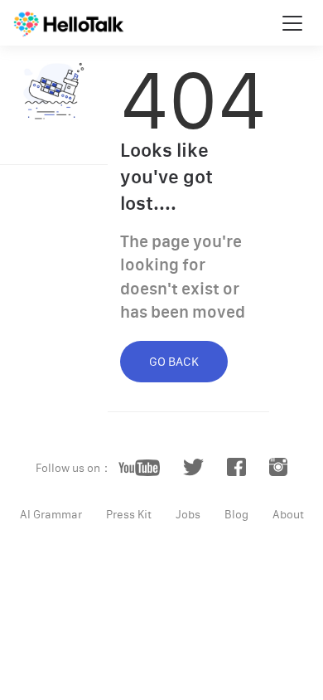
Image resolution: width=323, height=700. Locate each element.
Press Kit (129, 514)
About (288, 514)
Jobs (188, 514)
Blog (236, 514)
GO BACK (174, 361)
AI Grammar (51, 514)
